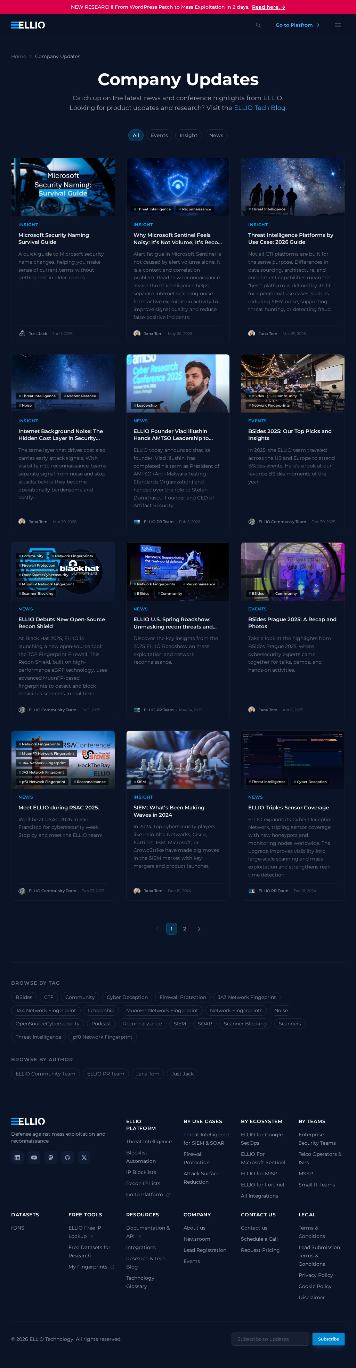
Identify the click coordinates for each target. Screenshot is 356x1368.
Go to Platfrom (294, 25)
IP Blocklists (141, 1172)
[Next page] (199, 928)
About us (194, 1228)
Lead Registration (205, 1250)
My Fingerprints (88, 1267)
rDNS (17, 1228)
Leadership (101, 1010)
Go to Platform (145, 1194)
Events (159, 135)
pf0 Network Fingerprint (102, 1037)
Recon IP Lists (143, 1183)
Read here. (268, 7)
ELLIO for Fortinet (263, 1185)
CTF (49, 997)
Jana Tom (148, 1074)
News (216, 135)
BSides (24, 997)
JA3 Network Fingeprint (247, 997)
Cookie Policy (315, 1286)
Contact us (254, 1228)
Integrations (141, 1247)
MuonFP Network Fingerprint (162, 1010)
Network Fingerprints (236, 1010)
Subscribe (328, 1339)
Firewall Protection (183, 997)
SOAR (205, 1024)
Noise (281, 1010)
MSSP (306, 1173)
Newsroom (197, 1239)
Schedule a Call (259, 1239)
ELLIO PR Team (105, 1074)
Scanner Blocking (245, 1024)
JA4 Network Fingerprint (46, 1010)
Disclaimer (312, 1297)
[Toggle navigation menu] (338, 25)
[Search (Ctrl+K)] (258, 25)
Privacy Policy (316, 1275)
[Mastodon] (50, 1157)
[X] (84, 1157)
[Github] (67, 1157)
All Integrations (259, 1196)
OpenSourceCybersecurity (48, 1024)
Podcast (101, 1024)
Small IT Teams (317, 1185)
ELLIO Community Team (45, 1074)
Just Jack (182, 1074)
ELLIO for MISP (259, 1173)
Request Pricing (260, 1250)
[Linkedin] (17, 1157)
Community (80, 997)
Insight (188, 135)
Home (18, 56)
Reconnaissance (142, 1024)
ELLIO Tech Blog (259, 108)
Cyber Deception (127, 997)
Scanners (290, 1024)
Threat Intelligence (38, 1037)
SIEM (180, 1024)
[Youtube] (34, 1157)
